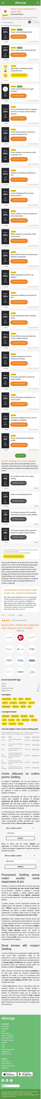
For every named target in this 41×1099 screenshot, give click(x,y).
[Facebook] (3, 1080)
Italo (18, 720)
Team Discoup (6, 1054)
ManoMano (5, 716)
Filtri (36, 22)
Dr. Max (20, 723)
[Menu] (3, 2)
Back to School (7, 1063)
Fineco (21, 699)
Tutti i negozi (6, 1033)
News (3, 1031)
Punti (5, 15)
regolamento (26, 553)
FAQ (3, 1045)
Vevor (4, 720)
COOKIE (20, 1093)
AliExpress (22, 703)
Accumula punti (19, 75)
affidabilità (22, 609)
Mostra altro (20, 630)
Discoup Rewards (33, 549)
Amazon (23, 706)
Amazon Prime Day (8, 1066)
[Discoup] (20, 1018)
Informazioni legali (8, 1049)
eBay (29, 706)
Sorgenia (15, 706)
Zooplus (28, 699)
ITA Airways (13, 703)
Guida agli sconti (7, 1038)
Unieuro (5, 703)
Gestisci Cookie (28, 1093)
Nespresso (15, 716)
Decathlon (25, 720)
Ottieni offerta (19, 159)
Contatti (4, 1042)
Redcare (11, 720)
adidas (4, 723)
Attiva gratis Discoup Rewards (14, 556)
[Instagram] (11, 1080)
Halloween (5, 1068)
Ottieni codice (18, 36)
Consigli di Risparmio (17, 14)
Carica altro (20, 455)
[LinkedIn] (7, 1080)
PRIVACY (15, 1093)
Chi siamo (5, 1026)
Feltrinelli (12, 723)
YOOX (14, 699)
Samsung (31, 703)
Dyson (31, 716)
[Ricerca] (37, 2)
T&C (3, 1047)
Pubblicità (5, 1029)
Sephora (34, 720)
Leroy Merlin (6, 699)
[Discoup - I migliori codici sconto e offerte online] (20, 2)
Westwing (24, 716)
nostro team (24, 599)
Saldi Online (6, 1061)
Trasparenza (6, 1051)
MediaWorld (6, 706)
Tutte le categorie (7, 1035)
